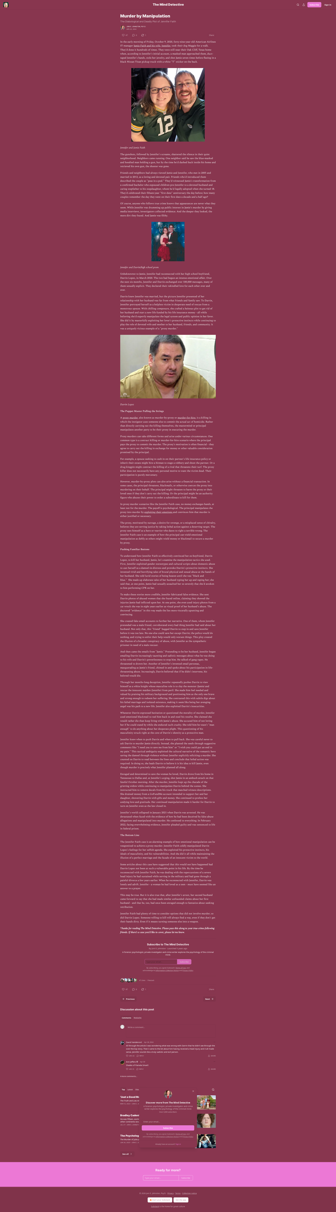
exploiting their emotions (158, 512)
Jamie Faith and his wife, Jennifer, (152, 46)
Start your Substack (161, 1200)
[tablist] (131, 1017)
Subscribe (314, 4)
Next (207, 999)
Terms (178, 1193)
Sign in (327, 4)
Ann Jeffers (131, 1061)
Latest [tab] (130, 1089)
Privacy (170, 1193)
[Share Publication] (303, 4)
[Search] (298, 4)
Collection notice (189, 1193)
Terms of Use (181, 1134)
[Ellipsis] (214, 1042)
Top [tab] (123, 1089)
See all (125, 1154)
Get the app (181, 1200)
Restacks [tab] (137, 1018)
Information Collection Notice (167, 1136)
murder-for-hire (186, 418)
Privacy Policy (188, 1136)
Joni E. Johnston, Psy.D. (136, 26)
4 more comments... (128, 1076)
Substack (155, 1206)
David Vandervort (134, 1042)
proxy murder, (130, 418)
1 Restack (150, 980)
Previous (130, 999)
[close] (193, 1091)
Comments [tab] (126, 1018)
